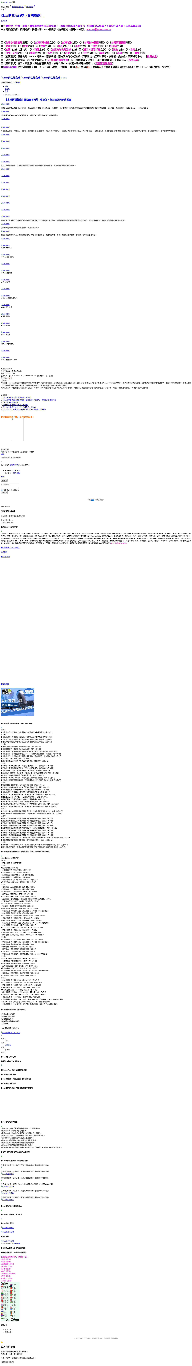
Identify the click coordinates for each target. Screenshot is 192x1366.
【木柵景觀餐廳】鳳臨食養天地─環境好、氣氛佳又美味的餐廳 (38, 99)
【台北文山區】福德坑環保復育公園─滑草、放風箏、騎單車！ (24, 409)
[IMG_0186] (5, 270)
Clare (2, 454)
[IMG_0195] (5, 332)
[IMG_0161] (5, 119)
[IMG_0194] (5, 323)
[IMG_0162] (5, 127)
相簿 (6, 86)
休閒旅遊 (17, 82)
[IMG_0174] (5, 203)
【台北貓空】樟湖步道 (10, 402)
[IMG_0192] (5, 314)
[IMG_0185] (5, 264)
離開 (11, 1362)
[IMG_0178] (5, 245)
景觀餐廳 (16, 473)
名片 (6, 91)
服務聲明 (115, 1338)
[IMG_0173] (5, 196)
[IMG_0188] (5, 289)
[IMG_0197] (5, 351)
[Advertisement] (37, 35)
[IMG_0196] (5, 341)
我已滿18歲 (5, 1362)
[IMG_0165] (5, 141)
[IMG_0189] (5, 295)
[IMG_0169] (5, 169)
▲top (2, 476)
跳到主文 (4, 21)
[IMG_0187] (5, 280)
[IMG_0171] (5, 182)
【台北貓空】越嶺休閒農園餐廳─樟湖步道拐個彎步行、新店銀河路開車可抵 (29, 400)
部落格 (7, 89)
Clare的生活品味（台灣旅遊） (22, 15)
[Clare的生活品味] (18, 440)
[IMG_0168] (5, 162)
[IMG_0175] (5, 210)
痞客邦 (12, 465)
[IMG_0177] (5, 238)
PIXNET (81, 1338)
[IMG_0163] (5, 104)
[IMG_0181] (5, 224)
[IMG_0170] (5, 176)
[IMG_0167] (5, 155)
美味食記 (16, 470)
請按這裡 (17, 1243)
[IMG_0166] (5, 148)
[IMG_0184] (5, 254)
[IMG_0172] (5, 189)
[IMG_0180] (5, 231)
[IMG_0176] (5, 216)
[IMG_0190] (5, 305)
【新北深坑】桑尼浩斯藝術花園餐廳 (15, 405)
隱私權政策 (107, 1338)
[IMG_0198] (5, 357)
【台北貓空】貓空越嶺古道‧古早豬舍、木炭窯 (19, 407)
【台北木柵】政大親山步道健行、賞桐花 (16, 397)
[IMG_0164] (5, 134)
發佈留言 (4, 492)
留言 (16, 465)
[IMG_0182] (5, 111)
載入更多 (4, 480)
